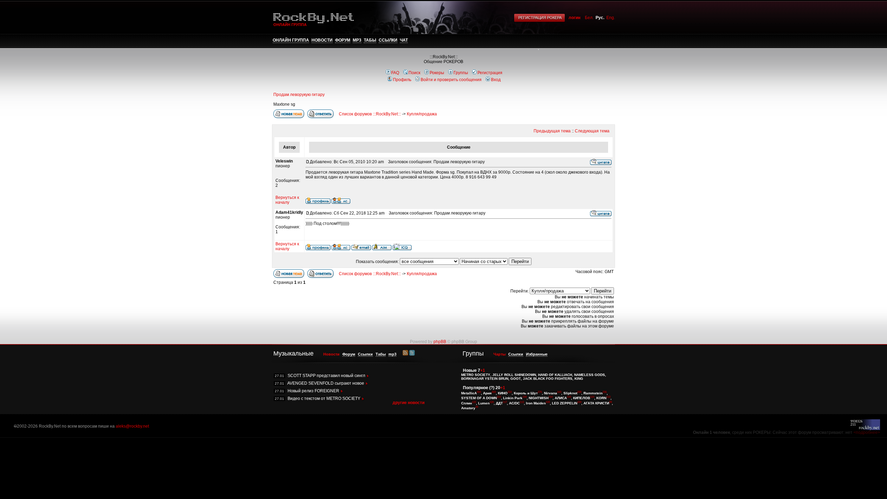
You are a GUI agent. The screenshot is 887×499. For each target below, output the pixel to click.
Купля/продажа (422, 114)
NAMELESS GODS (589, 375)
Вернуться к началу (287, 200)
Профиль (402, 79)
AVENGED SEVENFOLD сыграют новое (325, 383)
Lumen (484, 403)
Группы (461, 72)
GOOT (515, 378)
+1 (482, 370)
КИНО (503, 393)
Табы (370, 40)
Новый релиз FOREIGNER (313, 390)
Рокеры (437, 72)
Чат (404, 40)
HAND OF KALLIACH (555, 375)
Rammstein (593, 393)
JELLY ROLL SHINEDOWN (514, 375)
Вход (496, 79)
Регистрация (489, 72)
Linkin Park (512, 398)
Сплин (466, 403)
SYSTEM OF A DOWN (479, 398)
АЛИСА (561, 398)
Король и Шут (526, 393)
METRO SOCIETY (475, 375)
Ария (487, 393)
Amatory (468, 408)
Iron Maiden (536, 403)
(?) (491, 387)
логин (574, 17)
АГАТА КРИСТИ (596, 403)
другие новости (408, 402)
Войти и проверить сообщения (451, 79)
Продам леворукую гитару (299, 94)
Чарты (499, 354)
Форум (342, 40)
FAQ (395, 72)
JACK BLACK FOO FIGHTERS (547, 378)
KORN (601, 398)
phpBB (439, 341)
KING (578, 378)
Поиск (414, 72)
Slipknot (570, 393)
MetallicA (469, 393)
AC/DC (514, 403)
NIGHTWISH (538, 398)
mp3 (357, 40)
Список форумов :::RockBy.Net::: (370, 114)
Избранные (536, 354)
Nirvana (550, 393)
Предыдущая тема (552, 131)
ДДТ (499, 403)
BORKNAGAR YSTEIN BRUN (484, 378)
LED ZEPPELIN (564, 403)
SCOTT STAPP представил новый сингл (326, 375)
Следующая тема (592, 131)
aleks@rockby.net (132, 426)
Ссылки (388, 40)
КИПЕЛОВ (581, 398)
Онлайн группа (291, 40)
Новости (322, 40)
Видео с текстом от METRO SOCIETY (324, 398)
